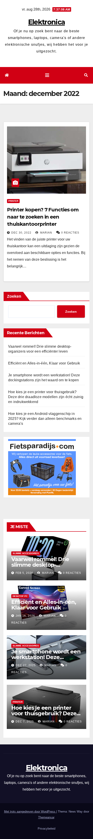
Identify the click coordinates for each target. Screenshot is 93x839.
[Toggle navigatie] (47, 75)
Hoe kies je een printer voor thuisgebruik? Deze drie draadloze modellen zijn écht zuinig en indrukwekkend (45, 397)
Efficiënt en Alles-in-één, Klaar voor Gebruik (44, 363)
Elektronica (46, 22)
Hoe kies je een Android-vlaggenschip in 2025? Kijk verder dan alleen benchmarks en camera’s (44, 418)
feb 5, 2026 (24, 573)
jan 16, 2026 (25, 615)
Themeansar (46, 817)
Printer (13, 201)
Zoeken (14, 296)
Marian (45, 232)
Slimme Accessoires (26, 553)
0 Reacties (70, 232)
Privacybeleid (46, 828)
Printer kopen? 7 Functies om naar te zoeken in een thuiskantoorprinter (43, 217)
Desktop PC (20, 596)
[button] (86, 75)
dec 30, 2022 (21, 232)
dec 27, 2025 (26, 665)
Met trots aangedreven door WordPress (30, 811)
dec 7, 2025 (25, 721)
